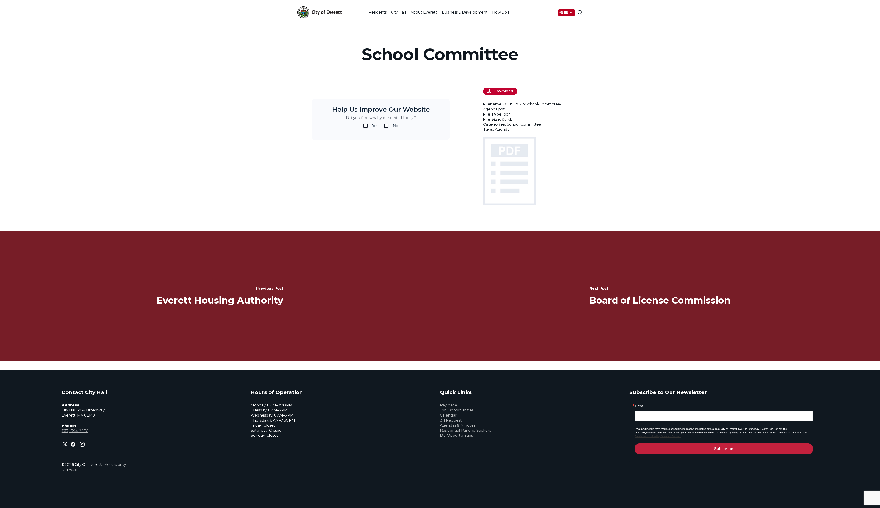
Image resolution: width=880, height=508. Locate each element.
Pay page (448, 405)
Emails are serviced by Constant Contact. (658, 436)
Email (640, 406)
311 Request (451, 420)
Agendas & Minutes (457, 425)
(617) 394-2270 (75, 431)
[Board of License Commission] (660, 296)
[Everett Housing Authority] (220, 296)
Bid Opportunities (456, 435)
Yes (375, 126)
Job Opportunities (456, 410)
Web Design (76, 470)
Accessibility (115, 464)
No (395, 126)
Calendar (448, 415)
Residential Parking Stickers (465, 430)
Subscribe (723, 449)
